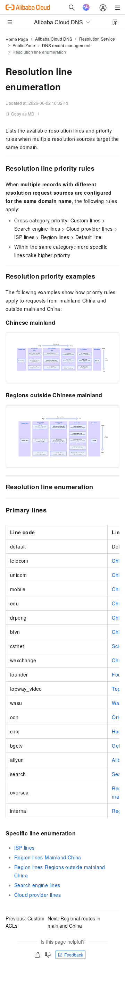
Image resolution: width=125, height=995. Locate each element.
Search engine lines (37, 885)
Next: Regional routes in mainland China (74, 922)
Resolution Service (97, 39)
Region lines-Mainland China (47, 857)
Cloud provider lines (37, 894)
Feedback (73, 955)
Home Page (17, 39)
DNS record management (66, 45)
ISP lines (24, 847)
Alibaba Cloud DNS (53, 39)
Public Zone (23, 45)
